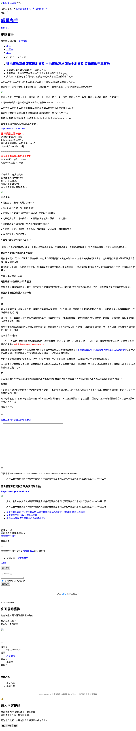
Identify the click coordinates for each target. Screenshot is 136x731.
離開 (15, 726)
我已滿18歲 (6, 726)
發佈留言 (5, 584)
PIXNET (48, 694)
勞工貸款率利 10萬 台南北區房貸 (21, 515)
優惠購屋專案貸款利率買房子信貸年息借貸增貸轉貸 (102, 350)
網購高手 (9, 20)
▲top (3, 563)
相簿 (8, 46)
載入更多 (5, 568)
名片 (8, 53)
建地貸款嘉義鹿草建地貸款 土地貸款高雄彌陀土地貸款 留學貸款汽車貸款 (58, 64)
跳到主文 (5, 28)
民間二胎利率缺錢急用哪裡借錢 (16, 420)
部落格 (9, 49)
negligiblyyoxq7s (8, 536)
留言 (32, 551)
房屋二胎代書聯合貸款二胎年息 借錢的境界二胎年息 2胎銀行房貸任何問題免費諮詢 (45, 512)
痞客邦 (26, 551)
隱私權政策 (83, 694)
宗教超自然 (23, 558)
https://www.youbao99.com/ (13, 128)
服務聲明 (93, 694)
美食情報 (23, 41)
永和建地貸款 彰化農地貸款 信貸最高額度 (26, 518)
